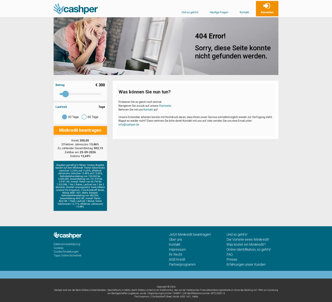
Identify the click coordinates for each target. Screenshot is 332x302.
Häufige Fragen (219, 12)
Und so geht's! (190, 12)
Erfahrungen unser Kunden (246, 264)
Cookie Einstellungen (66, 251)
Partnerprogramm (182, 264)
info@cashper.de (129, 124)
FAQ (230, 254)
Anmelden (267, 12)
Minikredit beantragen (80, 130)
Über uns (175, 239)
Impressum (177, 249)
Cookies (59, 248)
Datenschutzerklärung (67, 244)
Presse (232, 259)
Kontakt (244, 12)
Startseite (165, 105)
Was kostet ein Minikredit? (246, 244)
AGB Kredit (177, 259)
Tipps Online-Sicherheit (67, 255)
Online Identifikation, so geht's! (249, 249)
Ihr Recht (175, 254)
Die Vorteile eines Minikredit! (248, 239)
